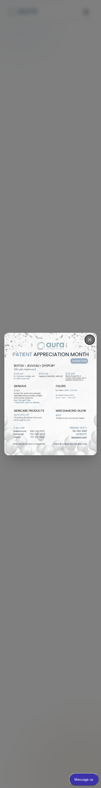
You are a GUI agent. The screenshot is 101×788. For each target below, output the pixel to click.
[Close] (90, 340)
